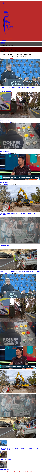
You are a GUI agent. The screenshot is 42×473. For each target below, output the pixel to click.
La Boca (6, 18)
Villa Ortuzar (7, 37)
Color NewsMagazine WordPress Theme (22, 471)
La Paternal (6, 19)
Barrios (3, 4)
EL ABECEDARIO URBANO (6, 120)
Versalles (6, 32)
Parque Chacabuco (8, 27)
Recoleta (6, 30)
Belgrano (6, 10)
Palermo (6, 25)
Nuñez (5, 23)
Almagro (6, 6)
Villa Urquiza (7, 39)
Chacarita (6, 16)
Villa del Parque (7, 33)
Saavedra (6, 31)
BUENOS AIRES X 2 (4, 151)
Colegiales (6, 14)
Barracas (6, 9)
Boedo (5, 11)
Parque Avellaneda (8, 26)
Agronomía (6, 5)
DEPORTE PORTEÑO (4, 182)
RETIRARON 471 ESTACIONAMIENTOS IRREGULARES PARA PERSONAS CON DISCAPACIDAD (20, 271)
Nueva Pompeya (8, 24)
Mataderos (6, 21)
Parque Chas (7, 28)
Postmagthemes (34, 471)
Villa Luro (6, 35)
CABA (3, 3)
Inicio (3, 2)
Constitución (7, 15)
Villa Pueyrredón (8, 38)
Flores (5, 17)
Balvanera (6, 8)
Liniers (5, 20)
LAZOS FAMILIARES (4, 245)
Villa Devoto (7, 34)
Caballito (6, 12)
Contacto (4, 40)
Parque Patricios (8, 29)
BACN (2, 43)
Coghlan (6, 13)
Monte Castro (7, 22)
